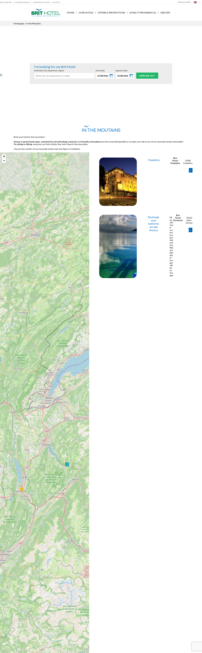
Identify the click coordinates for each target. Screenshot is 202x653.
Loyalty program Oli (142, 12)
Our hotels (86, 12)
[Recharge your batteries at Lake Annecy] (118, 216)
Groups (165, 12)
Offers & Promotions (111, 12)
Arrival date (100, 70)
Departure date (121, 70)
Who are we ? (6, 2)
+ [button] (4, 156)
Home (70, 12)
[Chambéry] (118, 159)
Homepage (19, 23)
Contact (56, 2)
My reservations (22, 2)
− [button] (4, 161)
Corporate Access (41, 2)
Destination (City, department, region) (49, 70)
